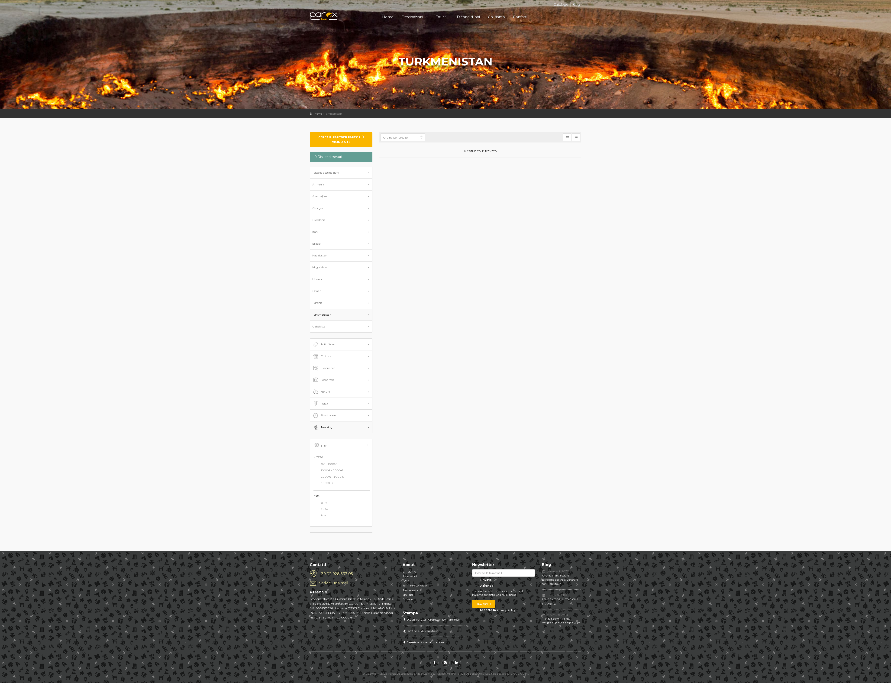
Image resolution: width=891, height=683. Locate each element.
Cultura (326, 356)
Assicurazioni (411, 590)
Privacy (408, 599)
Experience (328, 368)
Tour (440, 17)
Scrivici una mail (333, 583)
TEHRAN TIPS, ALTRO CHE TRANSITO (560, 601)
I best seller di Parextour (422, 631)
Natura (325, 391)
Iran (315, 231)
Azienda (486, 585)
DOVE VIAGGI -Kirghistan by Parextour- (434, 619)
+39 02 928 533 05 (336, 574)
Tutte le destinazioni (325, 172)
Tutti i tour (328, 344)
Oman (316, 291)
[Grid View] (567, 137)
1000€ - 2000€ (332, 470)
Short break (328, 415)
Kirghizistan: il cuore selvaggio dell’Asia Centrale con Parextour (560, 580)
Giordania (319, 220)
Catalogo (561, 5)
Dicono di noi (468, 17)
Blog (576, 5)
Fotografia (328, 380)
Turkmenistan (321, 314)
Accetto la (488, 610)
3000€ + (327, 483)
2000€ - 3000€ (332, 476)
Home (388, 17)
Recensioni (410, 576)
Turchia (317, 302)
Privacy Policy (506, 610)
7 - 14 (324, 509)
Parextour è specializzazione (425, 642)
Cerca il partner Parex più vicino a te (341, 140)
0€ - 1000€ (329, 464)
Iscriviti (484, 603)
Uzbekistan (319, 326)
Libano (317, 279)
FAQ (406, 581)
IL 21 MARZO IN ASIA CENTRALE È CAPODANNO (561, 621)
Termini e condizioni (416, 585)
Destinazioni (412, 17)
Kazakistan (319, 255)
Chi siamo (496, 17)
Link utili (408, 594)
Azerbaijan (319, 196)
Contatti (520, 17)
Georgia (317, 208)
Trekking (327, 427)
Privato (486, 580)
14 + (323, 515)
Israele (316, 243)
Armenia (318, 184)
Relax (324, 403)
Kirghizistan (320, 267)
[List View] (576, 137)
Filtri (324, 445)
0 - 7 (324, 503)
